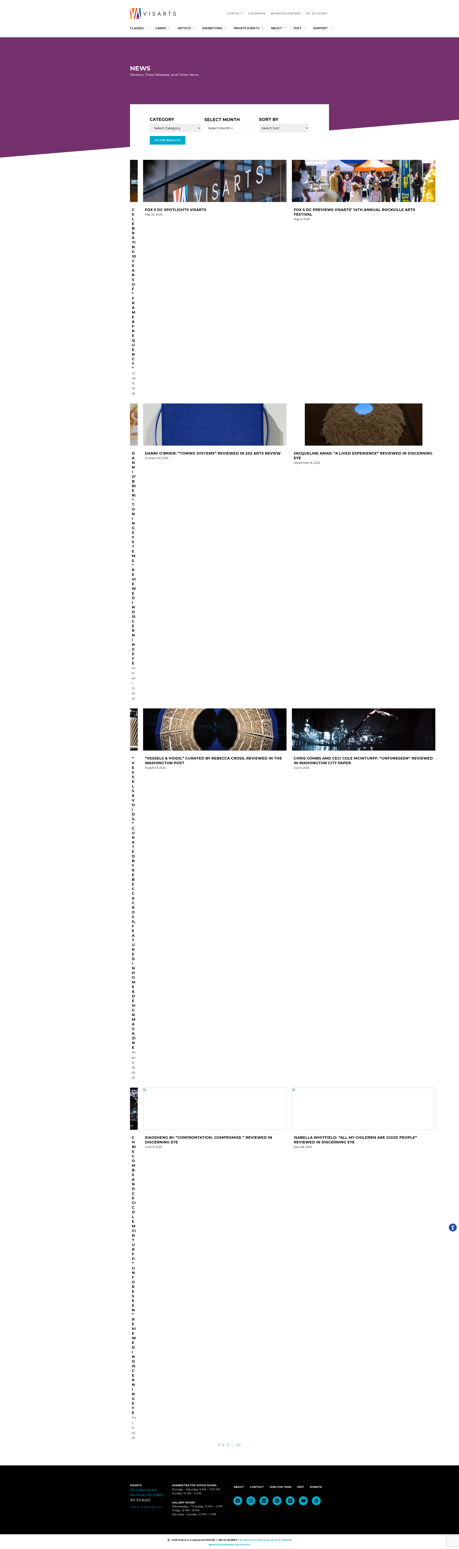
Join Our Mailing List (146, 1507)
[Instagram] (250, 1500)
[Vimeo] (290, 1500)
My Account (317, 13)
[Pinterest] (277, 1500)
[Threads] (316, 1500)
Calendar (256, 13)
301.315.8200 (140, 1500)
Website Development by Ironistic (229, 1544)
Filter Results (168, 140)
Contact (235, 13)
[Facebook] (237, 1500)
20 (238, 1445)
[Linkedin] (263, 1500)
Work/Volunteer (286, 13)
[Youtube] (303, 1500)
